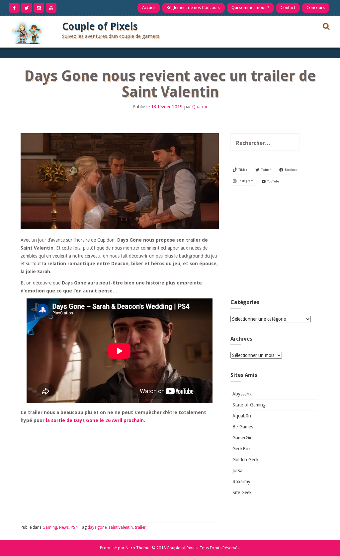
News (64, 527)
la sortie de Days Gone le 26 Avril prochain (95, 420)
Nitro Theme (137, 547)
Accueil (148, 7)
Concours (315, 7)
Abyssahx (242, 393)
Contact (288, 7)
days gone (97, 527)
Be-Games (242, 426)
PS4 (74, 527)
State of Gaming (249, 404)
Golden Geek (245, 459)
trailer (140, 527)
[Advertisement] (274, 244)
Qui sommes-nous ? (250, 7)
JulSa (237, 470)
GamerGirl (242, 437)
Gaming (49, 527)
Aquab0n (241, 415)
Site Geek (242, 492)
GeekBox (241, 448)
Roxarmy (241, 481)
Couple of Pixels (100, 26)
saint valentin (121, 527)
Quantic (200, 106)
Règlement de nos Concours (193, 7)
